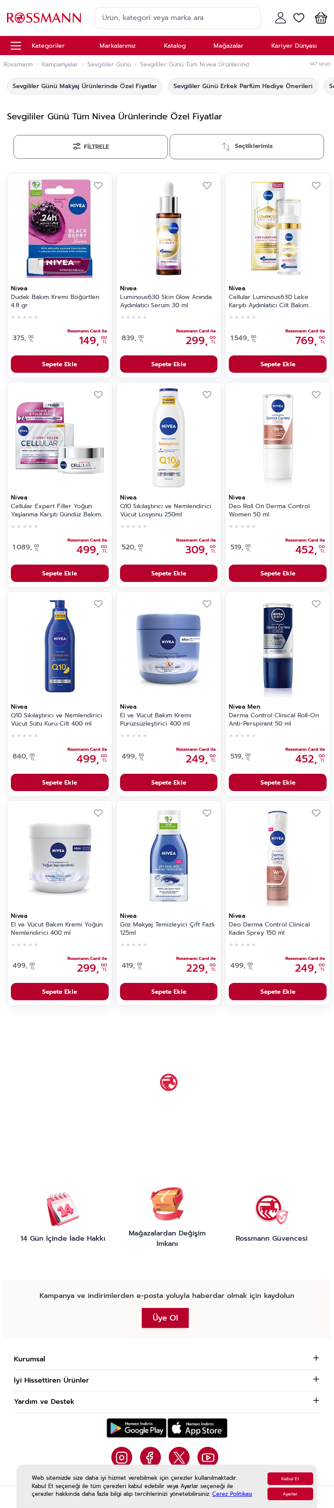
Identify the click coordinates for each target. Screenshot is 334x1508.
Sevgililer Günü (109, 64)
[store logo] (44, 18)
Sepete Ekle (59, 364)
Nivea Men (245, 706)
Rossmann (18, 64)
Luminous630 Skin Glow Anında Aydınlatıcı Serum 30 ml (166, 301)
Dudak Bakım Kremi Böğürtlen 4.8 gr (55, 301)
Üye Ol (165, 1318)
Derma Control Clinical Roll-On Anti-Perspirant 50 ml (274, 719)
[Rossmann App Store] (197, 1428)
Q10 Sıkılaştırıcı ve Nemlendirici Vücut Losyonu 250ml (165, 510)
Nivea (19, 288)
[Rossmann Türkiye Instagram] (121, 1457)
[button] (319, 18)
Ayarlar (290, 1494)
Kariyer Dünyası (294, 45)
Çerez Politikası (232, 1494)
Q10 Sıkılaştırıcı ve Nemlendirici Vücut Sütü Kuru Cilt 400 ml (56, 719)
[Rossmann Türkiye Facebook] (150, 1457)
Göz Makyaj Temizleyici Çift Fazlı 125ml (167, 928)
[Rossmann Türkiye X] (179, 1457)
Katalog (175, 45)
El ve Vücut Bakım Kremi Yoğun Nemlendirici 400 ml (57, 928)
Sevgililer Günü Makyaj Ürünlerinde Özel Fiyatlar (85, 86)
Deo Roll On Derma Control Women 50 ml (269, 510)
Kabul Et (290, 1478)
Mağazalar (229, 45)
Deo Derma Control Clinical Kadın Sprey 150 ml (269, 928)
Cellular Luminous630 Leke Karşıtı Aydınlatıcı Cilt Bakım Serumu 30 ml (268, 301)
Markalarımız (118, 45)
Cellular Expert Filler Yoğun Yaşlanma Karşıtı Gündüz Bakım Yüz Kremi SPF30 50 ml (56, 510)
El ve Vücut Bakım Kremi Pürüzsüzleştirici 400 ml (155, 719)
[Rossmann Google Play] (136, 1428)
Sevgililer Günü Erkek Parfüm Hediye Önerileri (243, 86)
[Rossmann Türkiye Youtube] (207, 1457)
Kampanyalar (60, 64)
